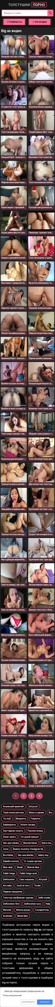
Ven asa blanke (25, 855)
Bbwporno (21, 818)
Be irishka (8, 855)
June (5, 849)
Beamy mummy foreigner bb (28, 849)
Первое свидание (12, 891)
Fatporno (35, 818)
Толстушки (26, 5)
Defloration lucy (32, 903)
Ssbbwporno (9, 824)
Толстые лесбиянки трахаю (18, 897)
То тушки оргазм (32, 861)
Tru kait (7, 818)
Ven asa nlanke (11, 843)
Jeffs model (44, 897)
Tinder (37, 885)
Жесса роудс (23, 910)
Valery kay (43, 855)
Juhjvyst (33, 806)
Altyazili (43, 879)
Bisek (20, 867)
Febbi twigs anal (28, 873)
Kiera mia (46, 843)
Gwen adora (9, 837)
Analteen (8, 916)
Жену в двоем (36, 812)
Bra (50, 812)
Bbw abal (8, 867)
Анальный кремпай (13, 806)
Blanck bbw (33, 867)
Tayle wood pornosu (13, 812)
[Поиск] (50, 13)
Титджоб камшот (29, 837)
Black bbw (22, 916)
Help (48, 903)
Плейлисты (15, 22)
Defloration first (11, 903)
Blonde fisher (30, 843)
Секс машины (26, 879)
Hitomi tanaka (27, 824)
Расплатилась (35, 830)
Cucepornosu (42, 910)
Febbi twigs (9, 873)
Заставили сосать (13, 830)
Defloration (9, 879)
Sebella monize (11, 861)
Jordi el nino (22, 885)
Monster (7, 910)
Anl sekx (7, 885)
